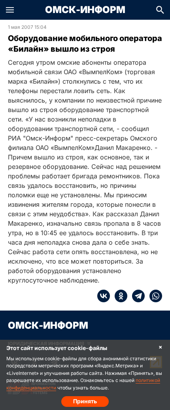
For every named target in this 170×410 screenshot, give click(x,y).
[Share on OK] (118, 296)
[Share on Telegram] (136, 296)
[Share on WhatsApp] (153, 296)
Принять (85, 401)
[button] (10, 10)
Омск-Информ (85, 9)
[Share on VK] (103, 296)
